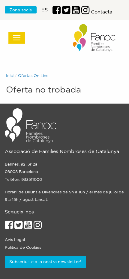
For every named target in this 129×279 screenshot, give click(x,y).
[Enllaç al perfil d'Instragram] (85, 11)
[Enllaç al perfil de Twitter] (66, 11)
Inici (10, 75)
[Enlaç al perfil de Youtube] (76, 11)
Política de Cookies (23, 247)
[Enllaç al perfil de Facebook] (56, 11)
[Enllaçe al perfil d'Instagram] (38, 226)
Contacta (101, 11)
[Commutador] (16, 38)
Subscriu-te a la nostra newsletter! (45, 261)
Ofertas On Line (33, 75)
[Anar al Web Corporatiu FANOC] (94, 38)
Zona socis (20, 9)
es (44, 9)
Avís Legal (15, 239)
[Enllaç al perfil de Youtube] (28, 226)
